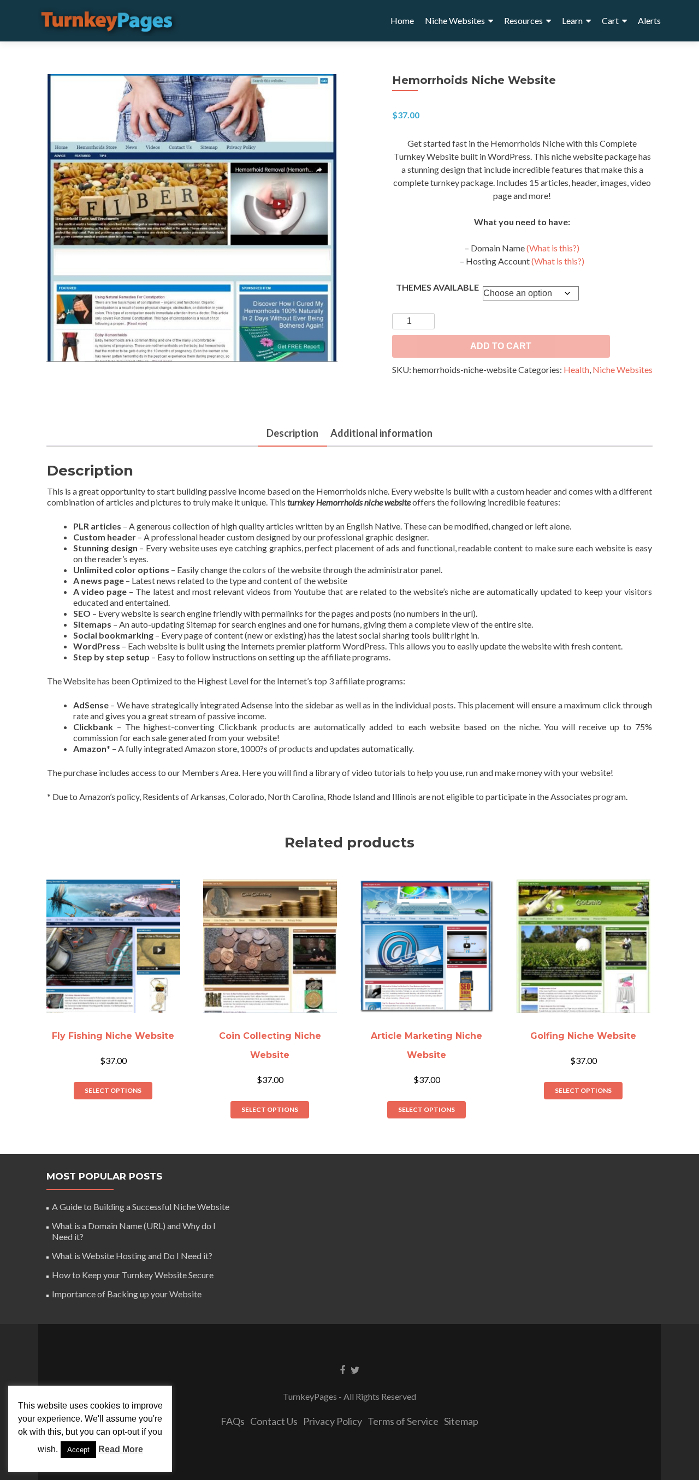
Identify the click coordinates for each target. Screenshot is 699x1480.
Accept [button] (78, 1450)
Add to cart (500, 346)
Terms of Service (403, 1421)
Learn (572, 20)
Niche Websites (455, 20)
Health (576, 369)
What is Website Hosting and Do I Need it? (132, 1255)
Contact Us (274, 1421)
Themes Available (437, 287)
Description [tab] (292, 433)
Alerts (649, 20)
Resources (523, 20)
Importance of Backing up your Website (127, 1294)
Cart (610, 20)
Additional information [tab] (381, 433)
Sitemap (461, 1421)
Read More (120, 1449)
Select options (113, 1090)
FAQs (233, 1421)
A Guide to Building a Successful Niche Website (140, 1206)
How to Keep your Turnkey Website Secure (133, 1275)
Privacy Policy (332, 1421)
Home (402, 20)
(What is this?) (552, 248)
